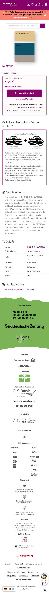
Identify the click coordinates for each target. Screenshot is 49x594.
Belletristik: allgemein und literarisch (19, 289)
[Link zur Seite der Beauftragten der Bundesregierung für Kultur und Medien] (24, 553)
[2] (28, 180)
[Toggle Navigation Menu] (46, 5)
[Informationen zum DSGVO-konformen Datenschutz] (24, 498)
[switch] (44, 583)
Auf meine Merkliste (24, 99)
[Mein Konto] (29, 5)
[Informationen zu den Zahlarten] (14, 449)
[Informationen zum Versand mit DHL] (24, 367)
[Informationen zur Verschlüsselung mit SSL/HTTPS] (24, 486)
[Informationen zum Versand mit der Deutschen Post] (24, 361)
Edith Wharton (12, 73)
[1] (26, 180)
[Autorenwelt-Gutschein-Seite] (24, 381)
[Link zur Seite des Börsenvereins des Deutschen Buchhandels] (24, 557)
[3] (30, 180)
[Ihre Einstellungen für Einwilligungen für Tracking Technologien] (45, 590)
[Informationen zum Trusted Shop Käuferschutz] (24, 509)
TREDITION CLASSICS (36, 247)
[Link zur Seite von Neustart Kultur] (24, 542)
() (35, 5)
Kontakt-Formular (27, 530)
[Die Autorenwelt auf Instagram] (24, 437)
